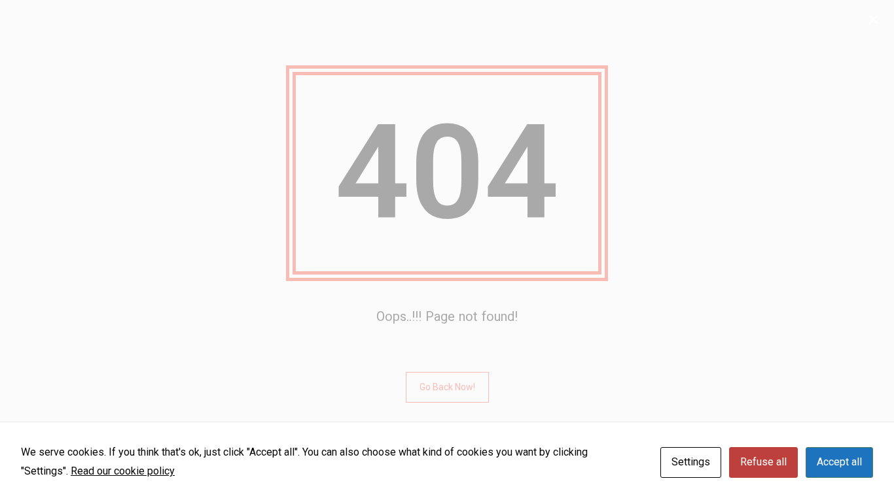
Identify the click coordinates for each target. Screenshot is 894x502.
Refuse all (763, 462)
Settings (690, 462)
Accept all (839, 462)
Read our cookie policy (123, 471)
